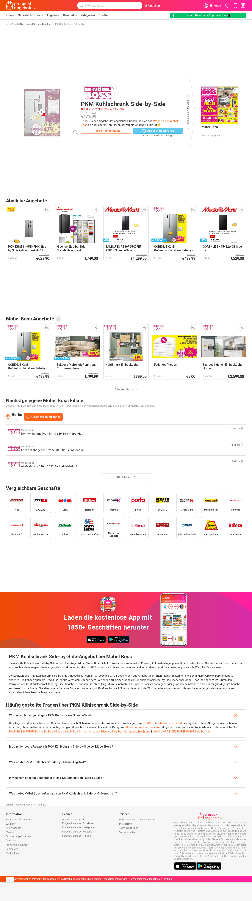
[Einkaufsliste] (243, 6)
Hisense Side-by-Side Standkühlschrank (125, 731)
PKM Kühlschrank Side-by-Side (164, 723)
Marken (10, 832)
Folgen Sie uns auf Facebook (78, 823)
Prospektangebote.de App (20, 836)
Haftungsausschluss (76, 879)
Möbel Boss (32, 24)
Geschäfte (70, 15)
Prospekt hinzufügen (17, 844)
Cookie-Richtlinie (163, 879)
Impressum (12, 849)
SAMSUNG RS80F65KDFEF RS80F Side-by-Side (181, 731)
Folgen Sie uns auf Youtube (77, 831)
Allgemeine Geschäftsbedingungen (108, 879)
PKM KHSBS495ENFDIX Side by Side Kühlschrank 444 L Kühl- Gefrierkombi (54, 731)
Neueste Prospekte (30, 15)
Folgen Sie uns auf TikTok (76, 835)
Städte (103, 15)
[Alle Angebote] (59, 319)
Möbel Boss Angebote (30, 319)
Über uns (11, 840)
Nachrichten (12, 853)
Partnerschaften (127, 832)
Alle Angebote (13, 828)
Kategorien (88, 15)
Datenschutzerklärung (141, 879)
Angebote (53, 15)
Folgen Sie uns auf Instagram (78, 827)
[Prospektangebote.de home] (20, 5)
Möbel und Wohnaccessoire (143, 727)
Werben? (11, 823)
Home (10, 15)
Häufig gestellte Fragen (18, 819)
